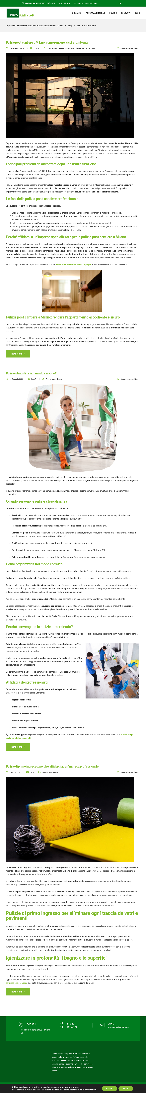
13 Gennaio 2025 (17, 379)
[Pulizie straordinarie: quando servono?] (72, 429)
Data (32, 772)
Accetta (109, 1088)
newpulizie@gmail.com (87, 3)
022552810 (65, 3)
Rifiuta (126, 1088)
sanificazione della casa (16, 983)
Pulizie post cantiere (56, 48)
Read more (16, 354)
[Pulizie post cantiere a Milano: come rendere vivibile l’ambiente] (70, 97)
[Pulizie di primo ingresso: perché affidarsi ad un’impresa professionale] (70, 821)
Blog (137, 13)
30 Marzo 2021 (16, 772)
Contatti (125, 13)
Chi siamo (77, 13)
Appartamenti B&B (95, 13)
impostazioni (91, 1090)
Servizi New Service (50, 772)
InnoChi (36, 48)
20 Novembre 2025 (17, 48)
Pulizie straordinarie (73, 48)
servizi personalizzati (91, 48)
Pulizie (113, 13)
